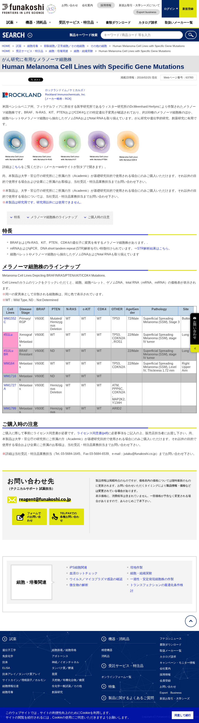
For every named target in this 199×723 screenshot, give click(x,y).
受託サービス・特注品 (76, 22)
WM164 (9, 363)
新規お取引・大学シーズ (175, 698)
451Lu (8, 334)
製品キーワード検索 (84, 35)
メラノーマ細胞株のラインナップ (54, 217)
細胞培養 (32, 45)
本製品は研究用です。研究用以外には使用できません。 (44, 202)
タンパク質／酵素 (63, 667)
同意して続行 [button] (183, 715)
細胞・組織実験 (83, 51)
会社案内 (87, 5)
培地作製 (136, 567)
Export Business (171, 692)
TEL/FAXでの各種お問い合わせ (69, 517)
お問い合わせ (70, 5)
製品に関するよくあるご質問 (131, 698)
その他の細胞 (99, 45)
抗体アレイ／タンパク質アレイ (21, 674)
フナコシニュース (171, 638)
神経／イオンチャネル (65, 662)
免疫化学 (7, 656)
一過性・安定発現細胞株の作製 (152, 579)
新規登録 (187, 8)
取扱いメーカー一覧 (179, 22)
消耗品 (105, 656)
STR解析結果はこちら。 (154, 248)
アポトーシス (60, 656)
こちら (16, 167)
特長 (17, 217)
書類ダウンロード (118, 22)
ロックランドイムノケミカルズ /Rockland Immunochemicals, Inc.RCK (65, 94)
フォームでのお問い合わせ (34, 517)
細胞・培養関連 (58, 51)
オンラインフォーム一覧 (116, 676)
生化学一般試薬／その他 (67, 686)
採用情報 (105, 5)
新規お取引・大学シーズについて (139, 5)
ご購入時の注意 (99, 217)
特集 (111, 687)
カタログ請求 (148, 22)
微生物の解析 (79, 585)
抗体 (5, 662)
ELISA (6, 667)
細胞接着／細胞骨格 (64, 650)
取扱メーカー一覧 (171, 650)
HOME (6, 45)
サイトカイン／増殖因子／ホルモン (24, 680)
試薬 (9, 22)
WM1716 (10, 376)
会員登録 (165, 680)
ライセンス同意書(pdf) (92, 433)
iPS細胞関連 (78, 567)
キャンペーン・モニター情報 (177, 662)
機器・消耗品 (36, 22)
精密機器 (106, 650)
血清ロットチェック (84, 573)
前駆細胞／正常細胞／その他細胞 (64, 45)
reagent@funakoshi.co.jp (45, 499)
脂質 (54, 674)
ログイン (168, 5)
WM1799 (10, 408)
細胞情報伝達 (10, 686)
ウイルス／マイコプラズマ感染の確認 (96, 579)
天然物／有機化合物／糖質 (68, 680)
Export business (146, 12)
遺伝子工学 (9, 650)
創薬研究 (57, 692)
